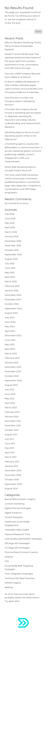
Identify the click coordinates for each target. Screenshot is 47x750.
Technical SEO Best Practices (20, 578)
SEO (7, 561)
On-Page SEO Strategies (17, 548)
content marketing (14, 504)
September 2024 (13, 308)
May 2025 (9, 272)
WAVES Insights (13, 583)
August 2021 (11, 434)
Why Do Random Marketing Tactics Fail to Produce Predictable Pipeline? (23, 46)
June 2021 (10, 443)
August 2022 (11, 385)
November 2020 (13, 475)
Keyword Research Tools (17, 534)
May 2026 (9, 223)
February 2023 (12, 358)
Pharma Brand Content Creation (21, 552)
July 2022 (9, 389)
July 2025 (9, 263)
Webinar (9, 587)
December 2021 (13, 421)
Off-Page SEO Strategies (17, 543)
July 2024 (10, 317)
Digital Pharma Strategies (18, 508)
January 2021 (11, 466)
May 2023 (9, 344)
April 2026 (10, 227)
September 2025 (13, 254)
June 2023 (10, 340)
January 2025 (11, 290)
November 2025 (13, 245)
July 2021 (9, 439)
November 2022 (13, 371)
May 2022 (9, 398)
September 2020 (13, 484)
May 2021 (9, 448)
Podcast (9, 557)
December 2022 (13, 367)
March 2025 (11, 281)
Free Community (13, 709)
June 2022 (10, 394)
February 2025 (12, 286)
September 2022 (13, 380)
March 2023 (11, 353)
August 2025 (11, 259)
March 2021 (11, 457)
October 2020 (12, 479)
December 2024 (13, 295)
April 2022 (10, 403)
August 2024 (11, 313)
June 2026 (10, 218)
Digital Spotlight (13, 704)
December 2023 (13, 335)
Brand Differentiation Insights (20, 499)
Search (38, 31)
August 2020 (11, 488)
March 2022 (11, 407)
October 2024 (12, 304)
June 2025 (10, 268)
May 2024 (10, 326)
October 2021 (11, 430)
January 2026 (11, 236)
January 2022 (11, 416)
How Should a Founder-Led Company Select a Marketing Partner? (20, 101)
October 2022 (12, 376)
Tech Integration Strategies (19, 574)
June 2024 (10, 322)
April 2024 (10, 331)
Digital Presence (13, 513)
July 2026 (9, 214)
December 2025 (13, 241)
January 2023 (11, 362)
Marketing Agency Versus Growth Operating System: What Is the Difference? (22, 136)
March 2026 (11, 232)
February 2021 (12, 461)
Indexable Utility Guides (17, 530)
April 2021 (10, 452)
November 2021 (13, 425)
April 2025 (10, 277)
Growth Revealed (14, 517)
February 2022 (12, 412)
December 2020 (13, 470)
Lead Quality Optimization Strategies (23, 539)
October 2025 (12, 250)
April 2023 (10, 349)
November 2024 (13, 299)
